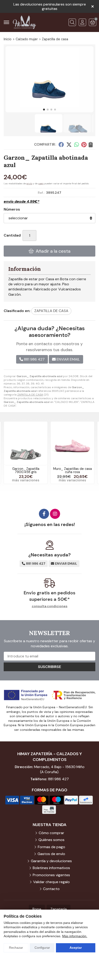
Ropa (36, 909)
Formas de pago (51, 846)
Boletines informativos (51, 867)
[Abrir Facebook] (44, 513)
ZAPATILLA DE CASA (30, 394)
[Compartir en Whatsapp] (76, 144)
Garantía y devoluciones (51, 861)
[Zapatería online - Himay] (24, 22)
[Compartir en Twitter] (69, 144)
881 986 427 (58, 779)
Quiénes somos (51, 839)
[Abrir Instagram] (55, 513)
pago (41, 183)
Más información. (74, 936)
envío (29, 183)
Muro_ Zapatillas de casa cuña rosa (72, 470)
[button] (44, 109)
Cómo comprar (51, 832)
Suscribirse (49, 666)
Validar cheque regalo (51, 881)
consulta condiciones (49, 606)
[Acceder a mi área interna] (82, 22)
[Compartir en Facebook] (61, 144)
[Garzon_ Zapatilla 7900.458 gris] (25, 443)
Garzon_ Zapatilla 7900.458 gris (25, 470)
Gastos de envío (51, 853)
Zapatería (58, 909)
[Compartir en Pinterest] (83, 144)
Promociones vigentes (51, 875)
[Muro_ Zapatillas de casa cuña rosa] (72, 443)
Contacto (51, 888)
